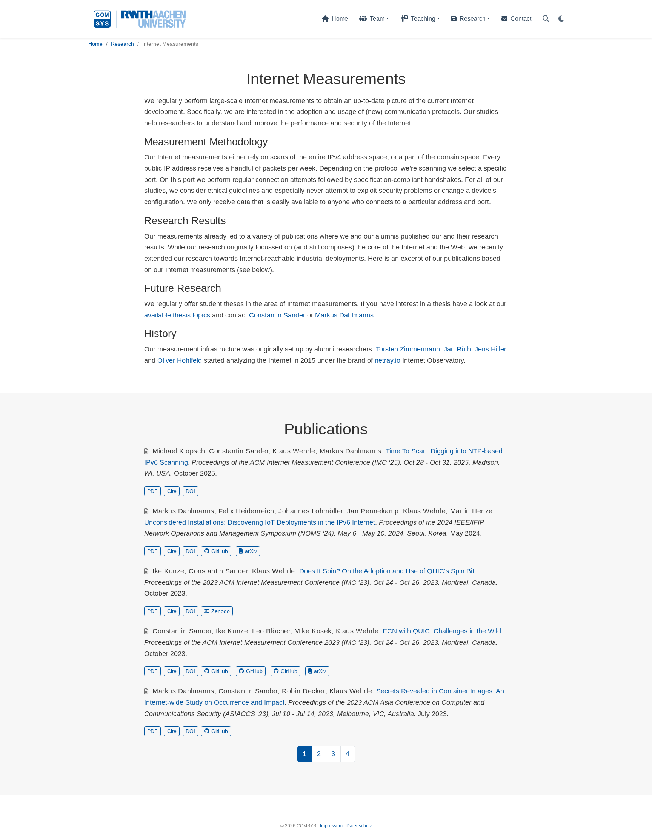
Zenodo (220, 611)
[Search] (546, 19)
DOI (190, 491)
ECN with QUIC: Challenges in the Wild (442, 631)
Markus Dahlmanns (344, 315)
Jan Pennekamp (373, 511)
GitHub (219, 551)
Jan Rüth (457, 349)
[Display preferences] (561, 19)
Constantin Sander (277, 315)
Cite (172, 491)
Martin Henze (471, 511)
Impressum (331, 825)
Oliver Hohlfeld (179, 360)
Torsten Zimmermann (408, 349)
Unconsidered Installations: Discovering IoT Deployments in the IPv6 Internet (259, 522)
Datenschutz (359, 825)
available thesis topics (177, 315)
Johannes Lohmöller (310, 511)
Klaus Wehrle (293, 451)
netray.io (387, 360)
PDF (152, 491)
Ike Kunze (168, 571)
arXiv (251, 551)
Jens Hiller (490, 349)
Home (95, 44)
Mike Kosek (312, 631)
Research (122, 44)
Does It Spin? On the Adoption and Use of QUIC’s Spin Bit (386, 571)
